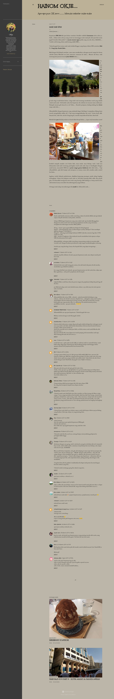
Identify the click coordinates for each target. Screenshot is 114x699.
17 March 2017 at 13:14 (67, 294)
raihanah (56, 252)
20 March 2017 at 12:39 (65, 474)
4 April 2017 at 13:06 (67, 558)
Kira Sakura (57, 482)
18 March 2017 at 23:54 (63, 418)
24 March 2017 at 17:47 (64, 544)
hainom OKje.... (58, 6)
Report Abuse (7, 69)
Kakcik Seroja (57, 213)
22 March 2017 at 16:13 (75, 509)
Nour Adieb (57, 492)
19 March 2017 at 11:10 (67, 431)
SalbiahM (56, 279)
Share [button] (33, 24)
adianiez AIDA (57, 558)
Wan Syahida (57, 524)
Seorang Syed (57, 408)
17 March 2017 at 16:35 (63, 340)
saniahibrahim (58, 321)
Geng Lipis (54, 48)
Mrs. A (56, 544)
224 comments (56, 642)
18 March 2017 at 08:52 (67, 391)
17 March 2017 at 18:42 (62, 352)
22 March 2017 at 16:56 (68, 524)
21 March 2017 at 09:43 (67, 492)
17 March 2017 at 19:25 (69, 365)
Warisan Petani (58, 381)
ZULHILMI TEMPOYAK (60, 310)
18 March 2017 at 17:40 (68, 408)
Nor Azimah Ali (58, 365)
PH (55, 352)
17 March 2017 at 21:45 (69, 381)
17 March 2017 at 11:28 (66, 262)
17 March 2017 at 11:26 (65, 252)
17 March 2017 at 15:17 (73, 310)
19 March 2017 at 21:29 (65, 441)
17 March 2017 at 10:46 (68, 213)
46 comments (56, 681)
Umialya (56, 441)
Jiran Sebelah (70, 56)
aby (55, 418)
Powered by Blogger (69, 691)
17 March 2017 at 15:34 (68, 321)
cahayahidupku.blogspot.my (61, 509)
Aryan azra (57, 533)
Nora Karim (57, 294)
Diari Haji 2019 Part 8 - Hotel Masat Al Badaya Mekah (74, 679)
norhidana (56, 262)
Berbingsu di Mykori (59, 640)
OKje (11, 34)
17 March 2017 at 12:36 (66, 279)
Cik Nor (56, 474)
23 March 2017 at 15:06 (67, 533)
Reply (55, 249)
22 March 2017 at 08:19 (65, 500)
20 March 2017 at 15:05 (67, 482)
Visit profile (11, 53)
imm (55, 340)
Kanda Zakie (61, 48)
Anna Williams (72, 694)
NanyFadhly (57, 391)
